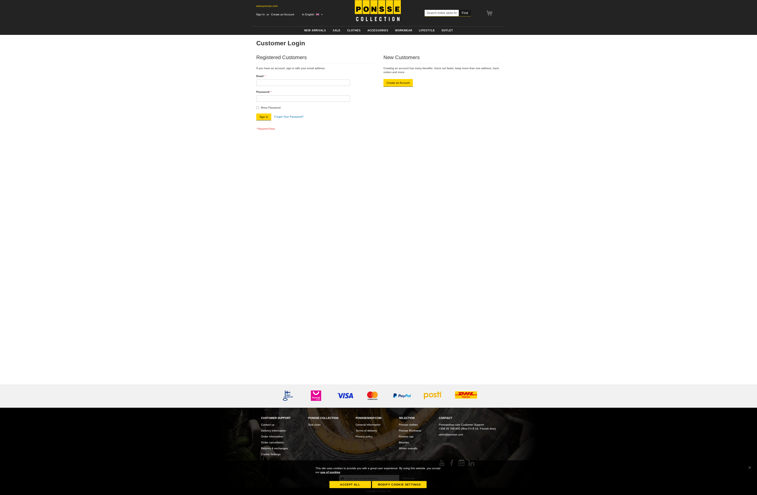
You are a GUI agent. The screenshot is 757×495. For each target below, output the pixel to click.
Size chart (314, 424)
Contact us (267, 424)
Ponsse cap (406, 436)
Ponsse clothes (408, 424)
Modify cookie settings (399, 484)
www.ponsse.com (267, 5)
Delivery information (273, 430)
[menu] (378, 30)
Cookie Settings (271, 454)
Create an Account (282, 14)
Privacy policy (364, 436)
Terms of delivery (366, 430)
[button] (312, 14)
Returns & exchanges (274, 448)
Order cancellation (272, 442)
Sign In (260, 14)
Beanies (404, 442)
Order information (272, 436)
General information (368, 424)
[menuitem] (315, 30)
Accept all (350, 484)
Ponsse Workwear (410, 430)
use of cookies (330, 472)
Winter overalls (408, 448)
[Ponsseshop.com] (378, 10)
